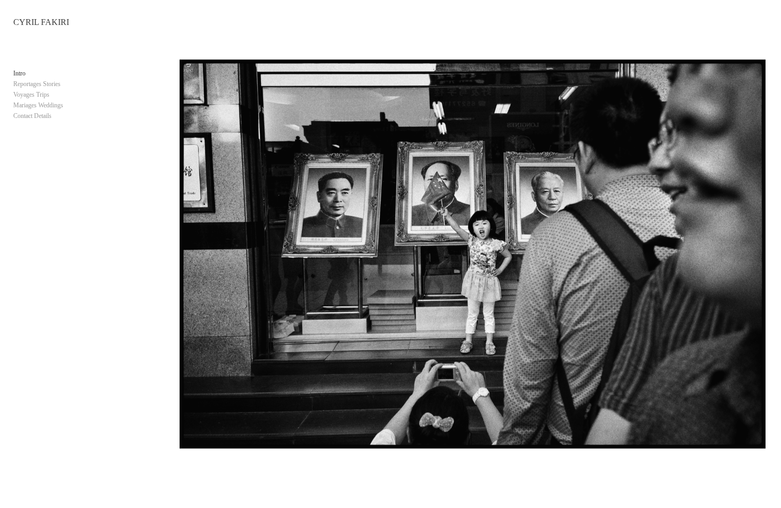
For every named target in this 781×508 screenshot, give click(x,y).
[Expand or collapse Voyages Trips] (57, 94)
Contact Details (32, 116)
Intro (19, 73)
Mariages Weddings (38, 105)
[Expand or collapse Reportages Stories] (68, 84)
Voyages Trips (31, 94)
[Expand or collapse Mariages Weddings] (70, 105)
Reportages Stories (37, 84)
